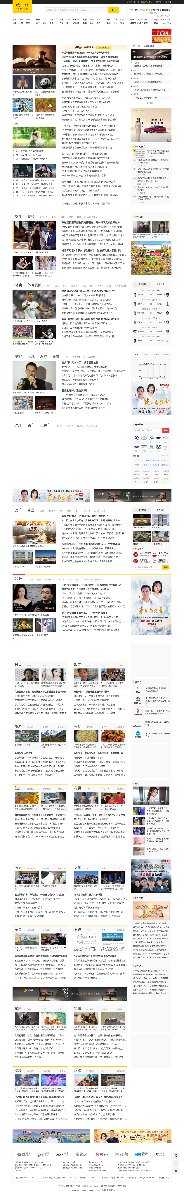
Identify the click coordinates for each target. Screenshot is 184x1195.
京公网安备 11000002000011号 (29, 1168)
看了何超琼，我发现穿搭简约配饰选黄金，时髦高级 (39, 705)
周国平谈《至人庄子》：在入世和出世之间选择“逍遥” (99, 903)
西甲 (91, 286)
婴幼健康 (121, 789)
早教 (88, 789)
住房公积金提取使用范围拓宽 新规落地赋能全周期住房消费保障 (92, 525)
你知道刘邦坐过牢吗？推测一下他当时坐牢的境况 (38, 899)
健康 (98, 23)
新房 (45, 23)
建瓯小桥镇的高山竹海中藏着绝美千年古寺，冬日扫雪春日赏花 (45, 766)
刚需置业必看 (144, 555)
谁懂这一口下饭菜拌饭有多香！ (89, 758)
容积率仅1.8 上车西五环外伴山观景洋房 (149, 990)
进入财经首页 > (90, 357)
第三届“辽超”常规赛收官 (26, 903)
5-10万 (137, 461)
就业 (120, 70)
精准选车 (165, 465)
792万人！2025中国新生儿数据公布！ (92, 819)
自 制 (16, 184)
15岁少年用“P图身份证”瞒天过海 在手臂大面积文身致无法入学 (91, 186)
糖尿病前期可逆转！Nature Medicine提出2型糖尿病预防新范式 (45, 836)
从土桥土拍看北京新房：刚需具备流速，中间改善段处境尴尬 (91, 520)
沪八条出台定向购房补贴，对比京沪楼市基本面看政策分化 (90, 548)
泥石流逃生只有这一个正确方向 (34, 159)
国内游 (30, 727)
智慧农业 (115, 91)
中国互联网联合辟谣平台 (98, 1170)
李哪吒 (31, 192)
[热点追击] (150, 46)
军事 (21, 19)
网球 (109, 286)
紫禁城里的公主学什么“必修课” (29, 916)
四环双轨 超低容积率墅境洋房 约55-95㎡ (150, 971)
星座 (18, 1009)
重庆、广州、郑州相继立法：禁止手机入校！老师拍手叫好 (102, 709)
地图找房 (51, 511)
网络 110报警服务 (83, 1154)
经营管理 (76, 357)
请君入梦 (26, 184)
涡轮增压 (156, 465)
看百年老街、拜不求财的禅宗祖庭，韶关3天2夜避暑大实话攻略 (45, 758)
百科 (69, 511)
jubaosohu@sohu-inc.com (145, 1178)
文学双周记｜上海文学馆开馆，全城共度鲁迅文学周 (98, 912)
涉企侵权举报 (164, 1178)
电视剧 (76, 19)
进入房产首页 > (100, 511)
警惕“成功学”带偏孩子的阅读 (87, 907)
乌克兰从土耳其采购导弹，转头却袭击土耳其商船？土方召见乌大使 (47, 969)
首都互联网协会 (144, 1154)
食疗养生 (105, 727)
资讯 (61, 511)
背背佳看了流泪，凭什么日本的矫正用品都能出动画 (39, 1106)
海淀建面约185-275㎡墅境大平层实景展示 (151, 986)
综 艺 (16, 195)
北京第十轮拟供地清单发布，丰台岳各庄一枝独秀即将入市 (90, 557)
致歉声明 (121, 930)
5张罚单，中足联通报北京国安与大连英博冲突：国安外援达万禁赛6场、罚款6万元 (113, 973)
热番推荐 (61, 1071)
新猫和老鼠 (40, 192)
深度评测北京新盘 (164, 562)
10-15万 (147, 461)
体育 (18, 285)
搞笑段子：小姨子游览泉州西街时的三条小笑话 (158, 840)
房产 (18, 510)
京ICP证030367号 (69, 1162)
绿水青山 (45, 180)
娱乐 (18, 216)
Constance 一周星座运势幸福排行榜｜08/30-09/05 (39, 1040)
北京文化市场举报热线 (124, 1154)
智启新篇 (97, 78)
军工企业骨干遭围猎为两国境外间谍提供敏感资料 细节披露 (90, 195)
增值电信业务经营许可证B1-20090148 (29, 1162)
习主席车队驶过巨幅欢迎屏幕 (105, 61)
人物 (44, 665)
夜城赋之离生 (47, 184)
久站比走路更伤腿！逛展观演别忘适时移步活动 (37, 828)
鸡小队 (50, 192)
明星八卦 (44, 217)
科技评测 (60, 579)
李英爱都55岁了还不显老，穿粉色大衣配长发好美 (38, 700)
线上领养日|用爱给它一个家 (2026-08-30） (94, 1053)
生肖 (60, 1009)
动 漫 (16, 192)
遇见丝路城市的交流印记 (73, 91)
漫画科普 (46, 1071)
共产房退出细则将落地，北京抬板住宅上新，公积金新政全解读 (92, 553)
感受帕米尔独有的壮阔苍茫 (32, 151)
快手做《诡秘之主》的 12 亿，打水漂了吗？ (95, 1114)
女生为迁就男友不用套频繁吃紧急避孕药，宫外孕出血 (100, 823)
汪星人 (120, 1009)
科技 (18, 579)
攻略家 (60, 727)
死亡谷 (25, 180)
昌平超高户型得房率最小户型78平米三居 (150, 935)
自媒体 (59, 426)
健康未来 (100, 83)
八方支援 (66, 61)
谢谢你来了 (33, 195)
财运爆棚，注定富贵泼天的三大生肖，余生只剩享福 (39, 1053)
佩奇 (24, 192)
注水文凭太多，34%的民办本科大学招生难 (94, 705)
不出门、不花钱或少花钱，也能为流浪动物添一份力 (98, 1048)
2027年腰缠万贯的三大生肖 (28, 1057)
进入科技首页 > (97, 579)
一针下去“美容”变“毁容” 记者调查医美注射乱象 (84, 175)
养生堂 (52, 195)
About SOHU (94, 1186)
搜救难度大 (108, 65)
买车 (68, 23)
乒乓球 (100, 286)
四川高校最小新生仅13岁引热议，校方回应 (94, 713)
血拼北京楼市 (145, 553)
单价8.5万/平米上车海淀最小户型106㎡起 (150, 931)
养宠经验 (90, 1009)
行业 (67, 357)
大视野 (163, 19)
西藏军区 (73, 70)
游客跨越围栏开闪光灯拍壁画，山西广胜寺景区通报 (39, 770)
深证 (146, 354)
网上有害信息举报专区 (161, 39)
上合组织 (66, 83)
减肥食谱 (121, 727)
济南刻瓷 (66, 74)
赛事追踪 (121, 1071)
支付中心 (61, 1186)
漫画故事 (31, 1071)
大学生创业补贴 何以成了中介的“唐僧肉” (81, 190)
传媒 (103, 930)
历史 (122, 19)
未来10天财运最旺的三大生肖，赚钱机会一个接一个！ (41, 1044)
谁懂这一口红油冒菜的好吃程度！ (90, 766)
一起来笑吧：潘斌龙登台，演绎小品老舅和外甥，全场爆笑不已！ (158, 821)
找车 (166, 430)
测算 (29, 1009)
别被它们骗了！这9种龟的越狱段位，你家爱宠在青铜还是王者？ (104, 1040)
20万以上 (165, 461)
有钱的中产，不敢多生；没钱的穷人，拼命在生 (96, 828)
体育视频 (35, 285)
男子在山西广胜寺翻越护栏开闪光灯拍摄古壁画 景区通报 (89, 119)
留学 (103, 665)
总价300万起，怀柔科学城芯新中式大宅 (149, 982)
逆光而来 (35, 184)
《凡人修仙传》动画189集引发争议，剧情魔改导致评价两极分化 (45, 1110)
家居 (51, 23)
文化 (115, 19)
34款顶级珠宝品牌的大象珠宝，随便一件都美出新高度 (41, 713)
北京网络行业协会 (65, 1154)
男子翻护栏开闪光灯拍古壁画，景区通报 (34, 775)
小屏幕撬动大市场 (70, 78)
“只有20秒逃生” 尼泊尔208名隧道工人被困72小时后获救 (88, 130)
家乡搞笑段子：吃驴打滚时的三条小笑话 (158, 850)
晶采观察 (86, 78)
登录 (169, 2)
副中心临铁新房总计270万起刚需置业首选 (150, 950)
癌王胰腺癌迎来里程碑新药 (87, 978)
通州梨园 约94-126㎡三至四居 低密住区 (150, 974)
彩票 (146, 23)
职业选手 (105, 1071)
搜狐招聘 (69, 1186)
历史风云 (61, 930)
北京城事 (135, 46)
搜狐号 (138, 682)
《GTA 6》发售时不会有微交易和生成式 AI (94, 1101)
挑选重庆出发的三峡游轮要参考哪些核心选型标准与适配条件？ (45, 762)
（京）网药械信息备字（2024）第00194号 (133, 1162)
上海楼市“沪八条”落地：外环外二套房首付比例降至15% (88, 529)
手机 (70, 579)
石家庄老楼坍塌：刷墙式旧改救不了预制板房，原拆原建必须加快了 (94, 533)
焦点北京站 (163, 553)
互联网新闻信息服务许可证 (72, 1165)
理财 (28, 23)
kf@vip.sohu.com (116, 1178)
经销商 (80, 426)
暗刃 (53, 180)
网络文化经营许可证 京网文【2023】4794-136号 (33, 1165)
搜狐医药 (31, 789)
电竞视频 (90, 1071)
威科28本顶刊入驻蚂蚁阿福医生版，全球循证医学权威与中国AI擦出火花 (49, 832)
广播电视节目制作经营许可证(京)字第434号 (133, 1165)
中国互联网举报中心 (26, 1154)
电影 (63, 217)
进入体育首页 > (121, 286)
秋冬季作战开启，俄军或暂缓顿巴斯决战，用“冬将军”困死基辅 (44, 973)
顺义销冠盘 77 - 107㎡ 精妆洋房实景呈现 (150, 938)
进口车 (146, 465)
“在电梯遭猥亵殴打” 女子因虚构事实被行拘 (82, 171)
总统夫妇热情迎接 (109, 57)
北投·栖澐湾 (156, 528)
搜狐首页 (22, 6)
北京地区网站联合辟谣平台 (72, 1168)
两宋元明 (61, 868)
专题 (28, 19)
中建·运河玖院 (157, 544)
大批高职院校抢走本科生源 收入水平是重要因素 (84, 167)
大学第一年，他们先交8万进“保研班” (91, 700)
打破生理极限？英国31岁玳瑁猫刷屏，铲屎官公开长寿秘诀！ (103, 1044)
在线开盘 (86, 511)
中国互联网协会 (104, 1154)
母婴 (98, 19)
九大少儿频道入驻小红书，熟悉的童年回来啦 (36, 1114)
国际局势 (31, 930)
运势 (44, 1009)
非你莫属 (43, 195)
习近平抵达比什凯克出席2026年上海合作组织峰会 (86, 53)
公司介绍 (103, 1186)
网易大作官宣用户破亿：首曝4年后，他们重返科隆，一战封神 (103, 1119)
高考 (88, 665)
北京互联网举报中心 (45, 1154)
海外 (76, 511)
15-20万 (156, 461)
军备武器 (46, 930)
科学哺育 (105, 789)
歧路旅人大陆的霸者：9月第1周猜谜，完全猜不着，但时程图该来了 (106, 1106)
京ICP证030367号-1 (96, 1162)
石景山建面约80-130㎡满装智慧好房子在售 (151, 954)
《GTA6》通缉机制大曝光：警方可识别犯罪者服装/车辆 (100, 1110)
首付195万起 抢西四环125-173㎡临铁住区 (151, 946)
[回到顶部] (176, 1178)
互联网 (30, 579)
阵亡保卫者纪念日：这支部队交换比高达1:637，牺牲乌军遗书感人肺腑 (48, 978)
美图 (78, 217)
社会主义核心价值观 (161, 32)
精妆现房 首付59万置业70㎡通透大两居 (149, 993)
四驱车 (137, 465)
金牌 (24, 195)
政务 (169, 23)
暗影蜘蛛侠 (34, 180)
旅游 (92, 19)
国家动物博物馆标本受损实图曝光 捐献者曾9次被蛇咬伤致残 (90, 162)
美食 (77, 726)
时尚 (18, 665)
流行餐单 (90, 727)
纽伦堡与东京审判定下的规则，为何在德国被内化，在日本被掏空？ (47, 912)
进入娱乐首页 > (90, 217)
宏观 (21, 23)
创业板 (156, 354)
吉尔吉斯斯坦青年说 (83, 83)
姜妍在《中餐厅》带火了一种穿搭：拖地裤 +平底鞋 (39, 709)
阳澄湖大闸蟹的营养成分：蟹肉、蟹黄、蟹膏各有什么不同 (102, 762)
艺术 (119, 868)
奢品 (60, 665)
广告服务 (77, 1186)
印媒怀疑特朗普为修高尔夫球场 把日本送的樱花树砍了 (88, 134)
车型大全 (69, 426)
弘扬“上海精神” (80, 61)
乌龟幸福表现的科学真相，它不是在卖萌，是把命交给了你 (102, 1057)
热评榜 (140, 23)
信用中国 (18, 1170)
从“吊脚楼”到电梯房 (109, 74)
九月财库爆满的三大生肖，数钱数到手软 (34, 1048)
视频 (68, 19)
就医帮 (60, 789)
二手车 (45, 425)
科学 (78, 579)
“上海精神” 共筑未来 (87, 87)
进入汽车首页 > (92, 426)
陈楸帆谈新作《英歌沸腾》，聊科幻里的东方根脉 (97, 916)
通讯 (39, 579)
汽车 (18, 425)
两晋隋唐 (46, 868)
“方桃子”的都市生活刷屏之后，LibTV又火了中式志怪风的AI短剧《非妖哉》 (50, 1119)
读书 (103, 868)
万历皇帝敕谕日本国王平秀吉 (29, 907)
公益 (169, 19)
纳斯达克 (166, 354)
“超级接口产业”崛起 (71, 65)
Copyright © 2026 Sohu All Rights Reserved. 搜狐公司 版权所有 (92, 1190)
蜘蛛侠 (25, 188)
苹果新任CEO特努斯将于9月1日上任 (79, 143)
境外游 (45, 727)
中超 (64, 286)
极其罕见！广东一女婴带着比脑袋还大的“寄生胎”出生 (99, 836)
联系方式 (85, 1186)
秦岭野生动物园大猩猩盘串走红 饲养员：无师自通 (86, 203)
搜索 (166, 567)
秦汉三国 (31, 868)
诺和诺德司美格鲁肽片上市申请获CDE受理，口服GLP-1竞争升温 (46, 823)
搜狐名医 (46, 789)
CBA (56, 286)
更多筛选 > (165, 456)
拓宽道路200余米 (91, 65)
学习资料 (121, 665)
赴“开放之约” (111, 78)
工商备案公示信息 (95, 1168)
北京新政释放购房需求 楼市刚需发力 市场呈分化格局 (87, 561)
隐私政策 (111, 1186)
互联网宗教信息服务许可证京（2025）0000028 (135, 1170)
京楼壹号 (143, 560)
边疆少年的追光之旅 (98, 91)
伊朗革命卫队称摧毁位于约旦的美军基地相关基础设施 (100, 960)
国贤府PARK (137, 544)
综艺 (71, 217)
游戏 (122, 23)
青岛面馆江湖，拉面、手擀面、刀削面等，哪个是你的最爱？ (103, 775)
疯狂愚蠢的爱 (35, 188)
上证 (136, 354)
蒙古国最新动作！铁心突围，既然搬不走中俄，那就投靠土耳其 (45, 960)
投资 (64, 70)
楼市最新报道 (163, 555)
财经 (18, 357)
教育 (92, 23)
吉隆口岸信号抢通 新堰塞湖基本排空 (79, 106)
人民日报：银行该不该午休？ (76, 111)
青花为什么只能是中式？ (31, 155)
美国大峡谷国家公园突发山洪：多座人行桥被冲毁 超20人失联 (91, 139)
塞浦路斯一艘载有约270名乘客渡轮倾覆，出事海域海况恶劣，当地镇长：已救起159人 (115, 965)
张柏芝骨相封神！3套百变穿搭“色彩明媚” (34, 696)
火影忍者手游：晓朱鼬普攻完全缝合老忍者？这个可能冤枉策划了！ (47, 1101)
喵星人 (104, 1009)
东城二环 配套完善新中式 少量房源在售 (149, 942)
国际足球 (74, 286)
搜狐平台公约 (121, 1186)
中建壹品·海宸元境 (140, 528)
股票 (55, 357)
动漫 (115, 23)
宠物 (77, 1009)
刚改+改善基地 (144, 562)
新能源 (76, 23)
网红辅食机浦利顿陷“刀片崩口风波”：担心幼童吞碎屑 (99, 832)
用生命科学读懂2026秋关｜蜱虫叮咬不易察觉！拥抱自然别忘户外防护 (48, 819)
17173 (163, 23)
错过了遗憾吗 (48, 188)
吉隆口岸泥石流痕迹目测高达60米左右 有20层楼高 (86, 102)
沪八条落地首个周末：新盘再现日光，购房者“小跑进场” (88, 538)
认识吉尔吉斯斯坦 (115, 83)
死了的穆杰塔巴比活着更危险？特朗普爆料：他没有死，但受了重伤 (47, 965)
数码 (85, 579)
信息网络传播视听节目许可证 (128, 1168)
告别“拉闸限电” (107, 87)
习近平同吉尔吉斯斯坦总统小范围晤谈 (80, 57)
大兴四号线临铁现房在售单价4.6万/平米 (149, 923)
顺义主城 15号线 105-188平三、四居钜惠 (150, 978)
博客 (146, 19)
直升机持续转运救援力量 (85, 74)
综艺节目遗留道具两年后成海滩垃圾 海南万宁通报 (86, 158)
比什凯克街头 (68, 87)
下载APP (157, 2)
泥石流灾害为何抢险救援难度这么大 (97, 70)
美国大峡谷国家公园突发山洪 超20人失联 (93, 969)
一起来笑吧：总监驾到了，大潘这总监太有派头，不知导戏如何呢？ (158, 811)
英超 (45, 19)
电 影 (16, 188)
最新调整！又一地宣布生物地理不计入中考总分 (96, 696)
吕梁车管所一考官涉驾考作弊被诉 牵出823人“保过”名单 (88, 115)
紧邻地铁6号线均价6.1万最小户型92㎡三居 (151, 927)
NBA (51, 19)
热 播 (16, 180)
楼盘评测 (162, 560)
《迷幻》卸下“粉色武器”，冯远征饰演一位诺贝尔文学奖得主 (102, 899)
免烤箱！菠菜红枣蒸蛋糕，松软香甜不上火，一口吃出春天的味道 (105, 770)
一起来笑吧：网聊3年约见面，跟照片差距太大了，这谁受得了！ (158, 831)
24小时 (140, 19)
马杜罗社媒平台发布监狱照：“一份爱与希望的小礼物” (87, 147)
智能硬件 (49, 579)
